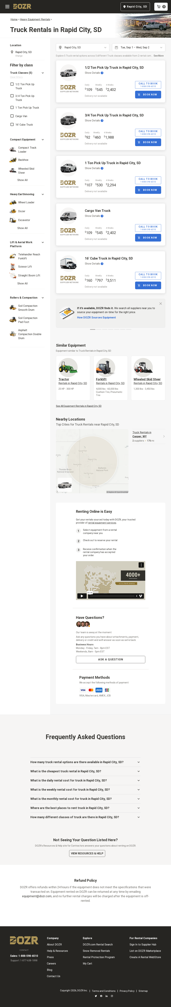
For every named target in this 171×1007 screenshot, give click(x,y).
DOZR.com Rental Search (98, 944)
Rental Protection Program (99, 957)
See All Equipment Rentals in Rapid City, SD (79, 406)
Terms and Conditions (104, 991)
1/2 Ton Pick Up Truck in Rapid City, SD (114, 68)
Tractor (72, 381)
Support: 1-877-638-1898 (24, 960)
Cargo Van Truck (98, 211)
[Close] (160, 303)
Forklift (110, 381)
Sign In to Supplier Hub (143, 944)
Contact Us (53, 976)
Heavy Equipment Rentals (35, 19)
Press (50, 957)
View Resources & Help (87, 853)
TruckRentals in (141, 434)
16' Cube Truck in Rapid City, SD (109, 258)
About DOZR (54, 944)
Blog (49, 969)
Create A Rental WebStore (145, 957)
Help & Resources (57, 950)
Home (14, 19)
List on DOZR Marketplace (145, 950)
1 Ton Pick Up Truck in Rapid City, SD (113, 163)
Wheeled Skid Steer (148, 381)
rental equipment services (102, 522)
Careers (51, 963)
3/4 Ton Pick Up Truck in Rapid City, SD (114, 115)
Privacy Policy (127, 991)
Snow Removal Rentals (96, 950)
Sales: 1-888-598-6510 (24, 955)
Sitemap (143, 991)
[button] (27, 75)
